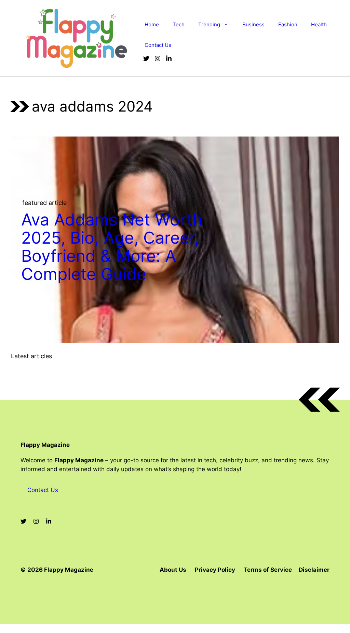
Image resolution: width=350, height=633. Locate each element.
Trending (209, 24)
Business (253, 24)
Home (152, 24)
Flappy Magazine (45, 444)
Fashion (287, 24)
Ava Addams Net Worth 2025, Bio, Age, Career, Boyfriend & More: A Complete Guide (111, 246)
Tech (179, 24)
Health (319, 24)
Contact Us (158, 45)
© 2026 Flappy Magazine (57, 569)
